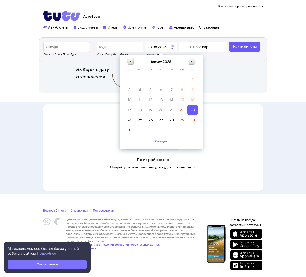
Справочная (79, 210)
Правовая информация (81, 248)
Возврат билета (54, 210)
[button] (130, 61)
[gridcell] (182, 80)
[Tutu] (61, 16)
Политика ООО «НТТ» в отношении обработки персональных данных (113, 244)
